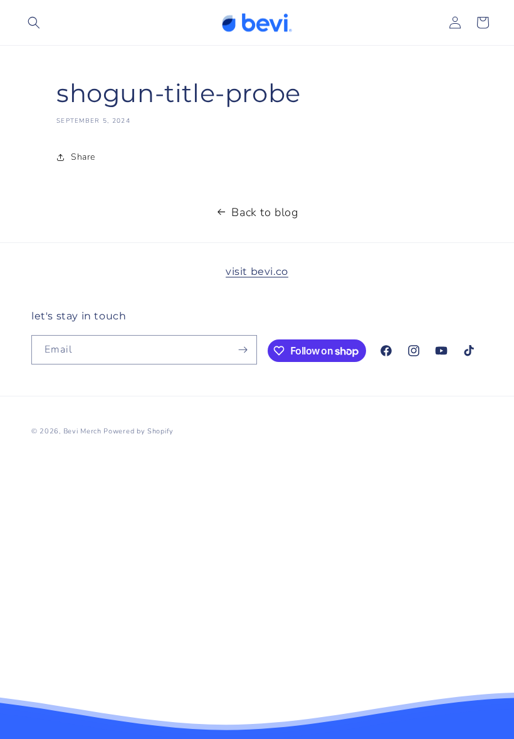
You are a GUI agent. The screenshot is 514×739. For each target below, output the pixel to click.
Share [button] (83, 157)
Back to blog (264, 212)
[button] (34, 22)
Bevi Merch (82, 431)
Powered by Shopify (138, 431)
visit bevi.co (257, 271)
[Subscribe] (242, 349)
